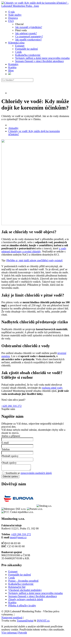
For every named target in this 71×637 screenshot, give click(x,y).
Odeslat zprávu (10, 476)
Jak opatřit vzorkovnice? (28, 39)
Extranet (19, 45)
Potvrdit (22, 632)
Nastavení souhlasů (11, 617)
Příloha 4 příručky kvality (22, 605)
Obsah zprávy (9, 462)
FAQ (11, 21)
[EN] (9, 73)
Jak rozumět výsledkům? (28, 27)
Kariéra (12, 67)
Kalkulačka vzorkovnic (27, 55)
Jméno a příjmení (10, 436)
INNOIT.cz (43, 620)
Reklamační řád (16, 587)
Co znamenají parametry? (29, 36)
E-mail (5, 442)
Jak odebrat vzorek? (26, 33)
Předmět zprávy (9, 456)
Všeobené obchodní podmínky (25, 590)
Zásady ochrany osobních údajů (25, 599)
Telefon (5, 449)
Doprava (13, 17)
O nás (11, 11)
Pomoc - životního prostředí (23, 580)
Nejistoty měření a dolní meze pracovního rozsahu (42, 58)
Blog (11, 70)
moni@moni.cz (18, 537)
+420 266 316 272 (11, 405)
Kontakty (13, 64)
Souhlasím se (28, 473)
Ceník (18, 51)
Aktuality (13, 128)
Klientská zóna (16, 42)
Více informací (9, 632)
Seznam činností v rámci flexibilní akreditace (39, 61)
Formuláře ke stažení (26, 48)
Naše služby (15, 14)
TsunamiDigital (25, 620)
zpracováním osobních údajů (36, 473)
